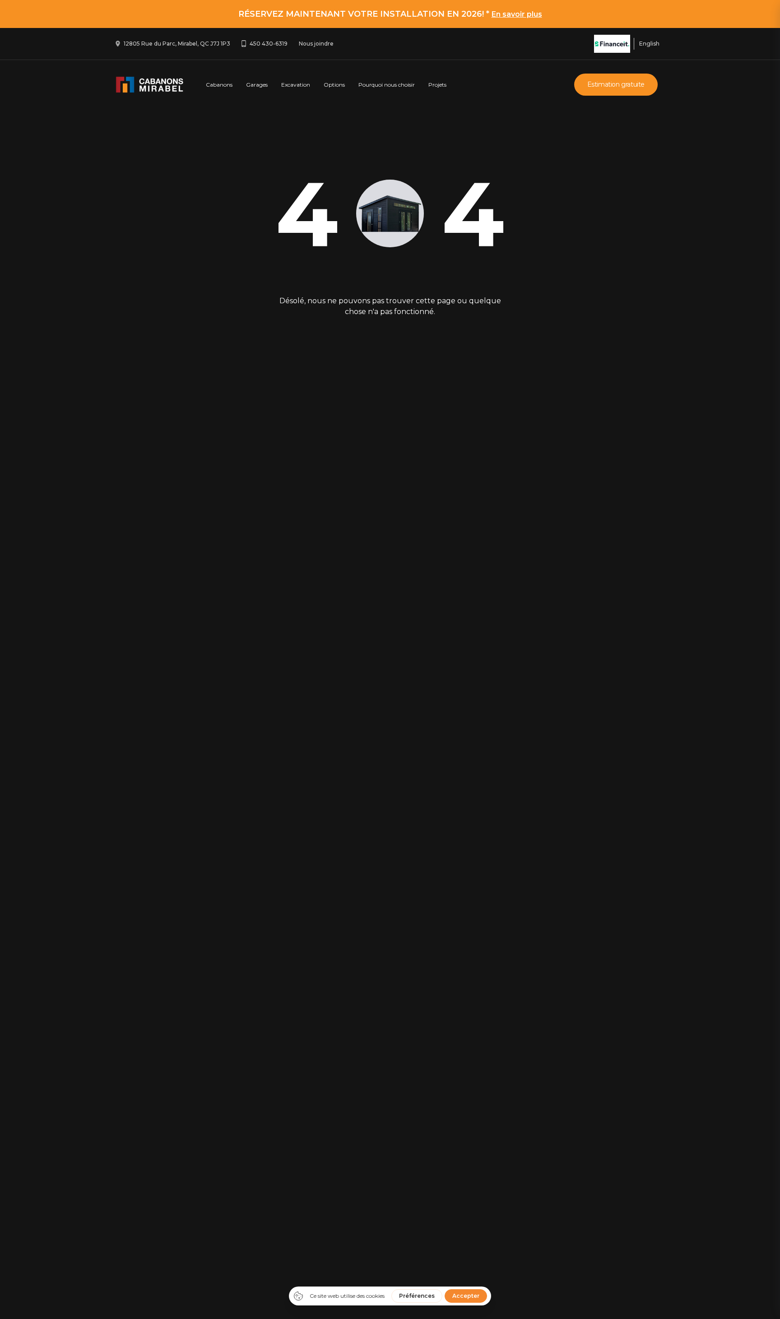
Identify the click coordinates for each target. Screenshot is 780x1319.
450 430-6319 (269, 43)
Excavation (295, 84)
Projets (437, 84)
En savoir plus (517, 14)
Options (334, 84)
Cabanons (219, 84)
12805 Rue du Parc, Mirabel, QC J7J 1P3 (177, 43)
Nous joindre (316, 43)
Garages (257, 84)
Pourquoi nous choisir (386, 84)
